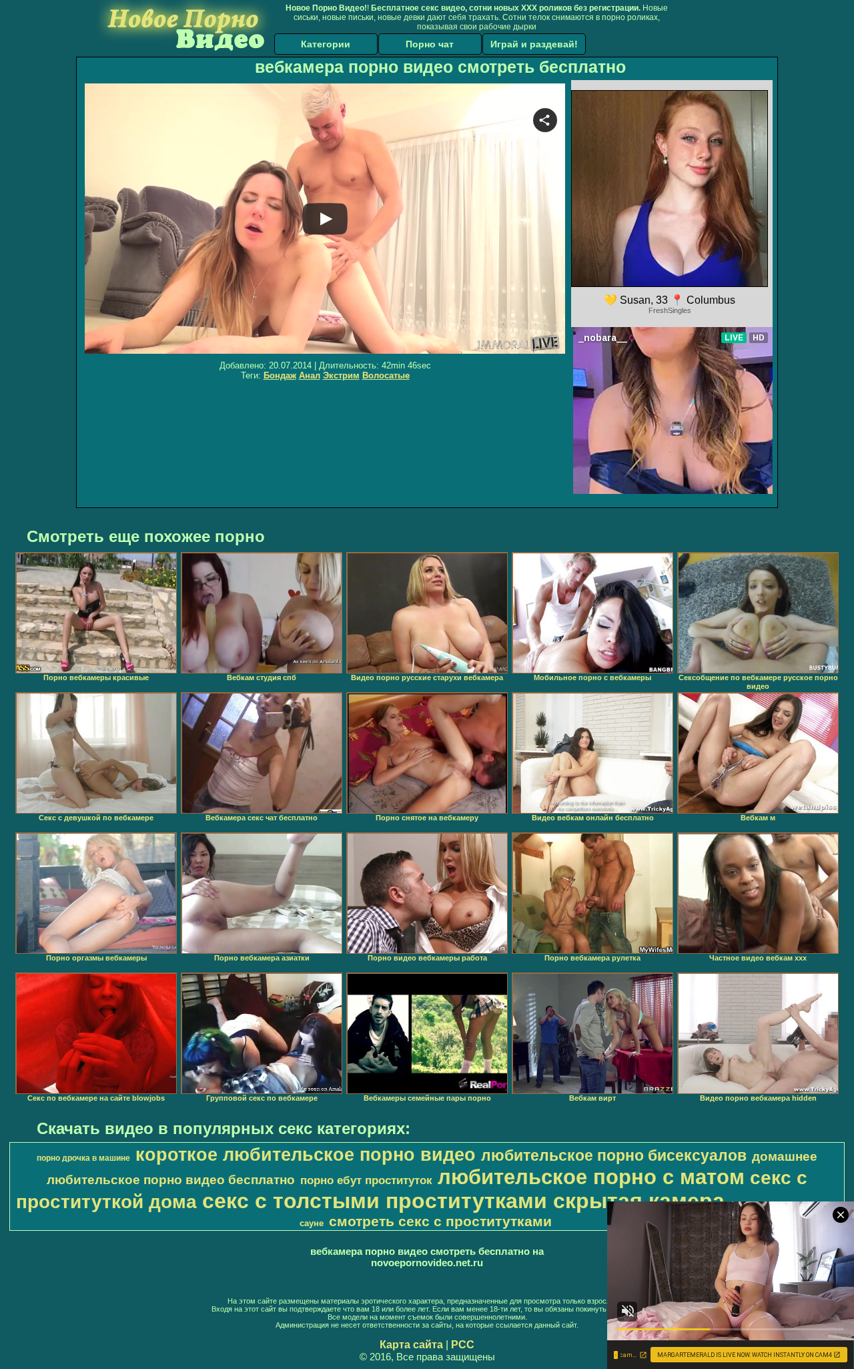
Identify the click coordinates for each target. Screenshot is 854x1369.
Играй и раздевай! (534, 44)
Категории (325, 44)
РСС (462, 1344)
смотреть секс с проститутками (440, 1221)
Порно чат (430, 44)
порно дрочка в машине (83, 1158)
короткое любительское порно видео (305, 1155)
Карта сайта (411, 1344)
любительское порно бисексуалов (614, 1155)
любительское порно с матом (591, 1176)
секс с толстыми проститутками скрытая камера (463, 1201)
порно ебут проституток (366, 1180)
